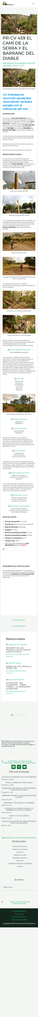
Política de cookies (19, 917)
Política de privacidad (19, 919)
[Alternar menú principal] (33, 3)
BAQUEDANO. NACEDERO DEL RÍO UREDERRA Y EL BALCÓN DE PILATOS (19, 789)
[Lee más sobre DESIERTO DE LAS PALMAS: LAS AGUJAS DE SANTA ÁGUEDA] (16, 644)
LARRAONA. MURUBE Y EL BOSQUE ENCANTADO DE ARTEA (19, 796)
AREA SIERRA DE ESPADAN (12, 671)
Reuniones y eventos (20, 858)
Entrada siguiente (19, 626)
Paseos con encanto (20, 846)
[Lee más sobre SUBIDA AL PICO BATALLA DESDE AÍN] (13, 663)
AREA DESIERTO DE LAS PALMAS (14, 63)
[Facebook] (13, 767)
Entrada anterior (19, 620)
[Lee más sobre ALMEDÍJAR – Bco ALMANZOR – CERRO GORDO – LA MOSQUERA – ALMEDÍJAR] (15, 679)
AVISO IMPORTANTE (19, 911)
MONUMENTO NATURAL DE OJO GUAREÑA (19, 803)
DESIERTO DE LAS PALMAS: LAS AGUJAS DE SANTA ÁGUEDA (18, 650)
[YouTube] (24, 767)
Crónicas (20, 866)
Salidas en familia (20, 855)
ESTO (24, 545)
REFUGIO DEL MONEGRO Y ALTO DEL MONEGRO (19, 777)
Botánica (20, 852)
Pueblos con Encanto (20, 849)
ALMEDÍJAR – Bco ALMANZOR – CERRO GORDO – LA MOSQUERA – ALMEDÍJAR (19, 686)
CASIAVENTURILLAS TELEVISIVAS (20, 863)
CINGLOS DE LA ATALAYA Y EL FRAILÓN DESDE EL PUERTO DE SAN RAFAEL (19, 822)
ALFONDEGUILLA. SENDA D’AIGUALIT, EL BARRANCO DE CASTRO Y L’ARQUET (19, 809)
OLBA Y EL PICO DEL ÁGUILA (19, 815)
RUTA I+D (19, 861)
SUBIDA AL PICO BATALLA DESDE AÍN (18, 667)
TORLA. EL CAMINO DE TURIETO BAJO (19, 782)
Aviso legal (19, 914)
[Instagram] (19, 767)
